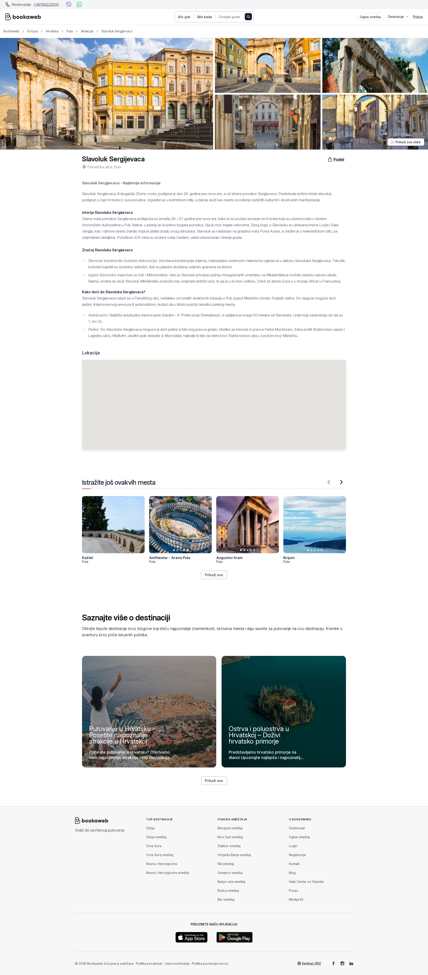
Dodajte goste (229, 17)
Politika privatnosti (149, 963)
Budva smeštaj (228, 890)
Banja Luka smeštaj (231, 882)
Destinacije (297, 828)
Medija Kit (296, 899)
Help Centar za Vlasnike (306, 882)
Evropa (32, 31)
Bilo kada (205, 17)
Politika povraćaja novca (210, 963)
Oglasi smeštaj (299, 837)
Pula (70, 31)
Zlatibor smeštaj (229, 846)
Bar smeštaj (226, 899)
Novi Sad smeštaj (230, 837)
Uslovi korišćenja (177, 963)
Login (293, 846)
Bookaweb (11, 31)
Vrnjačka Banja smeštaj (234, 855)
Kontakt (294, 864)
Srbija (150, 828)
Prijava (418, 17)
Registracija (297, 855)
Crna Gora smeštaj (159, 855)
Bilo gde (184, 17)
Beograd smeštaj (230, 828)
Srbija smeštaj (156, 837)
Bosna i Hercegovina (161, 864)
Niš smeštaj (226, 864)
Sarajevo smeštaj (230, 873)
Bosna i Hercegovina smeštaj (167, 873)
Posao (293, 890)
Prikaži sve (214, 575)
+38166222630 (46, 4)
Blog (292, 873)
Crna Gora (153, 846)
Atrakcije (87, 31)
